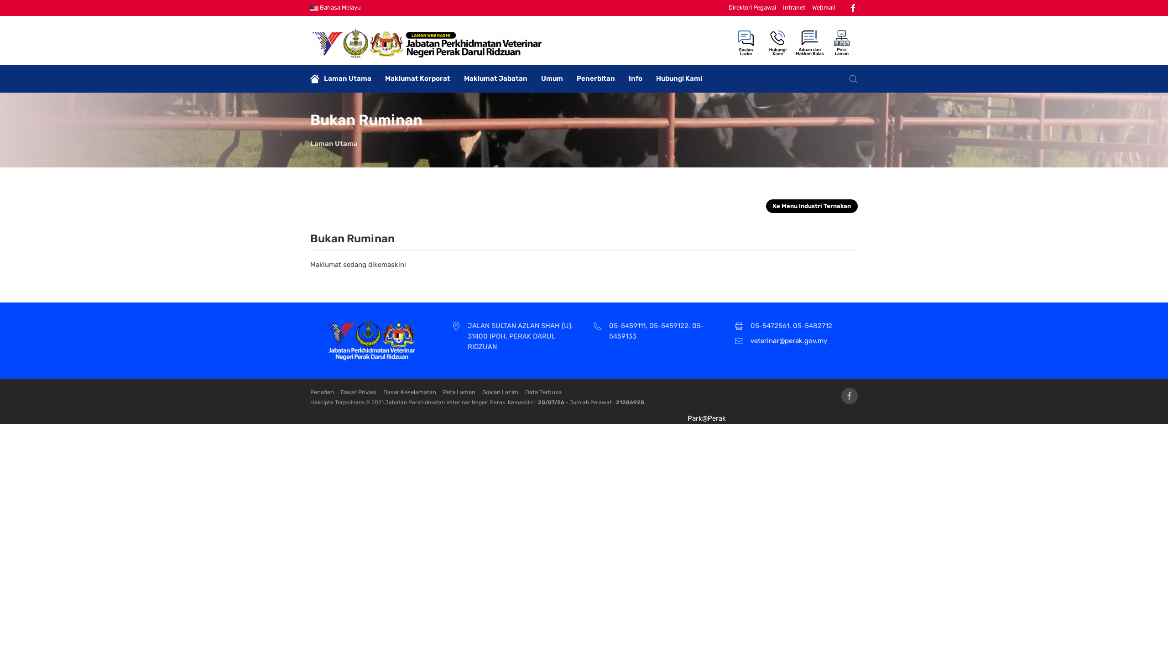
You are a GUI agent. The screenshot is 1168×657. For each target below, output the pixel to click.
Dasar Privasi (358, 392)
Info (635, 78)
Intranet (794, 7)
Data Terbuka (543, 392)
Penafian (322, 392)
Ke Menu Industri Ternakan (812, 206)
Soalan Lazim (500, 392)
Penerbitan (596, 78)
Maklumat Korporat (417, 78)
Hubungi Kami (679, 78)
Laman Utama (347, 78)
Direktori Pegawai (752, 7)
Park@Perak (707, 418)
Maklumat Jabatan (495, 78)
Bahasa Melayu (339, 7)
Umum (552, 78)
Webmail (823, 7)
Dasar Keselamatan (409, 392)
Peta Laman (459, 392)
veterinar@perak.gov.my (789, 341)
